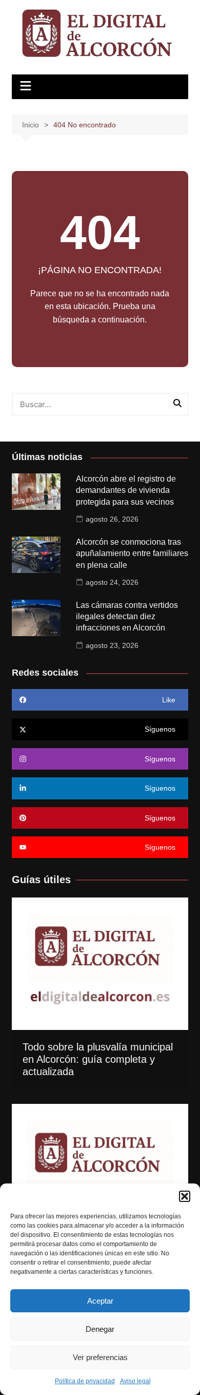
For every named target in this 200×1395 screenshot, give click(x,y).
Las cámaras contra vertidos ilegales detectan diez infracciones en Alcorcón (127, 617)
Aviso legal (135, 1381)
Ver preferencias (100, 1357)
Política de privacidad (85, 1381)
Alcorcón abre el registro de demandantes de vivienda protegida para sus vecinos (126, 490)
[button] (184, 1196)
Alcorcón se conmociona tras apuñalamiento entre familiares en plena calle (132, 553)
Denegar (100, 1329)
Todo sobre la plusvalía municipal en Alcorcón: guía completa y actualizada (98, 1059)
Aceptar (100, 1300)
